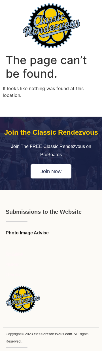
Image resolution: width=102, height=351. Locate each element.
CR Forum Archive (13, 274)
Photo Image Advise (27, 232)
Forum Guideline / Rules (14, 254)
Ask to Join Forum (12, 264)
